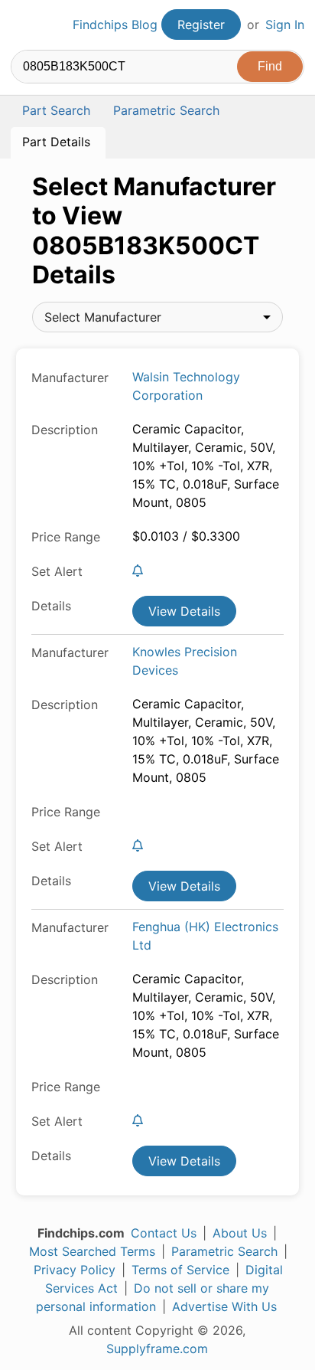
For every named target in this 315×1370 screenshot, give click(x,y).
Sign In (284, 24)
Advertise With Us (224, 1306)
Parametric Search (224, 1251)
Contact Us (163, 1233)
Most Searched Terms (92, 1251)
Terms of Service (180, 1269)
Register (201, 24)
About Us (240, 1233)
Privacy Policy (74, 1269)
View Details (184, 611)
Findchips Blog (115, 24)
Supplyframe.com (157, 1348)
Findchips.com (24, 25)
